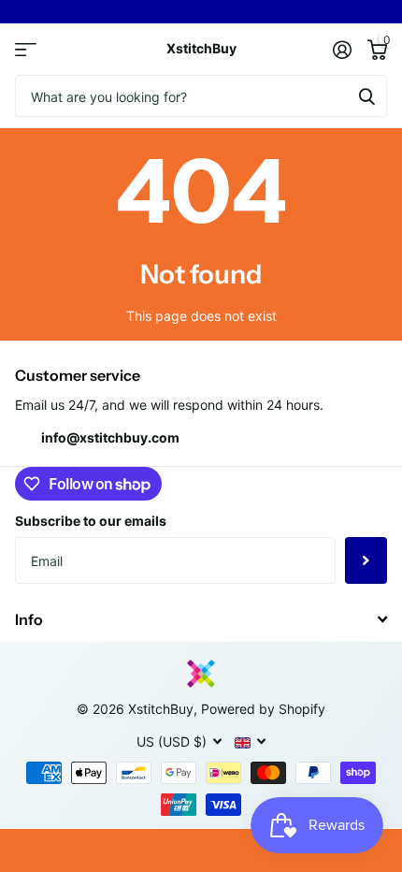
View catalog (25, 49)
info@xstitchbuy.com (110, 437)
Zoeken (366, 96)
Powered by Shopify (263, 709)
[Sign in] (342, 49)
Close (201, 619)
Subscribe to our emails (90, 521)
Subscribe (366, 560)
